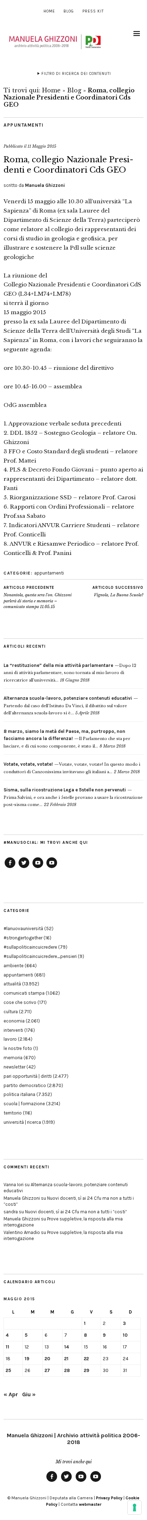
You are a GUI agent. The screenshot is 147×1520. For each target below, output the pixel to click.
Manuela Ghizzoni (45, 185)
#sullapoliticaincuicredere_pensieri (40, 956)
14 (66, 1347)
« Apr (11, 1394)
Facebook (10, 867)
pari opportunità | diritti (28, 1076)
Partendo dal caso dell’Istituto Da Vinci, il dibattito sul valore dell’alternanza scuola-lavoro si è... (68, 705)
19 (27, 1358)
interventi (13, 1030)
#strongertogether (23, 937)
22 (86, 1358)
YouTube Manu (37, 867)
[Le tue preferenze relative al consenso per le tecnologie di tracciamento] (134, 1507)
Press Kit (93, 11)
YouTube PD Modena (51, 867)
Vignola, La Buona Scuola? (117, 591)
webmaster (90, 1504)
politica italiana (19, 1094)
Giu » (29, 1394)
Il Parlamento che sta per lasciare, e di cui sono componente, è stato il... (67, 739)
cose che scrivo (20, 1002)
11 (7, 1347)
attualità (12, 983)
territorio (13, 1113)
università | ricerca (22, 1122)
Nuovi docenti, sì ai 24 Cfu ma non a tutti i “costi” (76, 1211)
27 (47, 1370)
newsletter (14, 1067)
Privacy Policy (109, 1497)
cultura (11, 1011)
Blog (69, 11)
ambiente (14, 965)
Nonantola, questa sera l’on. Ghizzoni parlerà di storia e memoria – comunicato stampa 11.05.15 (38, 597)
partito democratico (25, 1085)
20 (47, 1358)
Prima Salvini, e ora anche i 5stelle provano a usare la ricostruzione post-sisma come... (73, 797)
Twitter (24, 867)
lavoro (10, 1039)
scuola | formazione (24, 1103)
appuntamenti (24, 125)
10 (125, 1335)
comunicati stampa (24, 993)
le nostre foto (18, 1048)
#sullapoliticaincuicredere (30, 947)
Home (49, 11)
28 (67, 1370)
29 (86, 1370)
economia (14, 1021)
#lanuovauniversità (23, 928)
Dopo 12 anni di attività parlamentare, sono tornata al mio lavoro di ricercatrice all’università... (70, 673)
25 (8, 1370)
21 (66, 1358)
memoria (13, 1057)
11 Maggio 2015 (41, 146)
